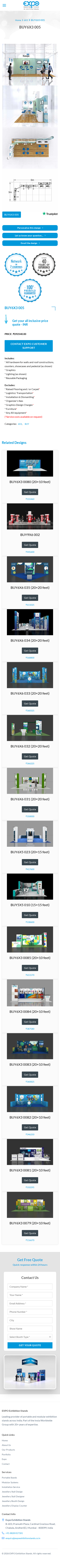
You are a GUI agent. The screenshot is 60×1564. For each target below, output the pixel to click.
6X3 (26, 20)
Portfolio (6, 1454)
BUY (27, 424)
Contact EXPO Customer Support (29, 346)
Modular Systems (10, 1482)
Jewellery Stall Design (12, 1491)
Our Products (8, 1449)
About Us (6, 1445)
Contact (6, 1464)
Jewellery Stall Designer (13, 1496)
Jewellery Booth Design (13, 1501)
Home (18, 20)
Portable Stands (9, 1477)
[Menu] (4, 5)
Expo (4, 1459)
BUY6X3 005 (11, 214)
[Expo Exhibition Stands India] (31, 5)
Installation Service (11, 1487)
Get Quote (30, 491)
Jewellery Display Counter (14, 1505)
